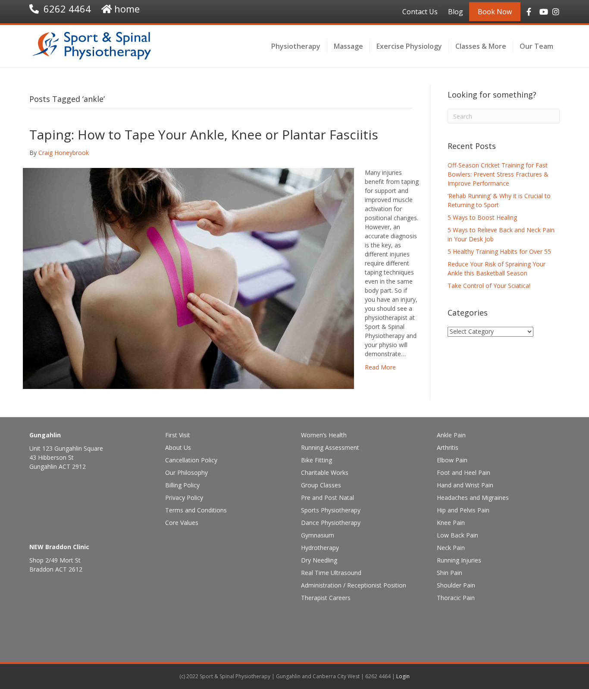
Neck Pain (451, 548)
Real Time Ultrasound (331, 573)
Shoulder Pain (456, 585)
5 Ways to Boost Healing (482, 217)
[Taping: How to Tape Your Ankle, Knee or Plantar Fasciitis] (188, 278)
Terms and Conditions (196, 510)
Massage (348, 46)
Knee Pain (451, 522)
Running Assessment (330, 447)
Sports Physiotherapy (330, 510)
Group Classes (321, 485)
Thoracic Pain (456, 598)
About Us (178, 447)
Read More (380, 367)
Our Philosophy (186, 472)
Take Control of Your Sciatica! (489, 285)
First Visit (177, 435)
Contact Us (420, 11)
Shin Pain (449, 573)
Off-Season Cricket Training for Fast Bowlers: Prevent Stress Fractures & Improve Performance (498, 174)
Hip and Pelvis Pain (463, 510)
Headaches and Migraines (473, 497)
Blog (455, 11)
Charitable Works (324, 472)
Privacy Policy (184, 497)
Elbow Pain (452, 460)
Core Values (181, 522)
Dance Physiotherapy (330, 522)
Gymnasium (317, 535)
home (127, 8)
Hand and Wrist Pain (465, 485)
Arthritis (447, 447)
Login (403, 676)
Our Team (536, 46)
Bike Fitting (316, 460)
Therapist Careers (326, 598)
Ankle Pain (451, 435)
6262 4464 (67, 8)
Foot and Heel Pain (463, 472)
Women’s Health (324, 435)
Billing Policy (182, 485)
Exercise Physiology (409, 46)
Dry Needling (319, 560)
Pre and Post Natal (327, 497)
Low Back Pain (457, 535)
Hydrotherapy (320, 548)
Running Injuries (459, 560)
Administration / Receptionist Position (353, 585)
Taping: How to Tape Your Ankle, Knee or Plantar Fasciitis (203, 134)
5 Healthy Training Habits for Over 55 (499, 251)
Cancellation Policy (191, 460)
